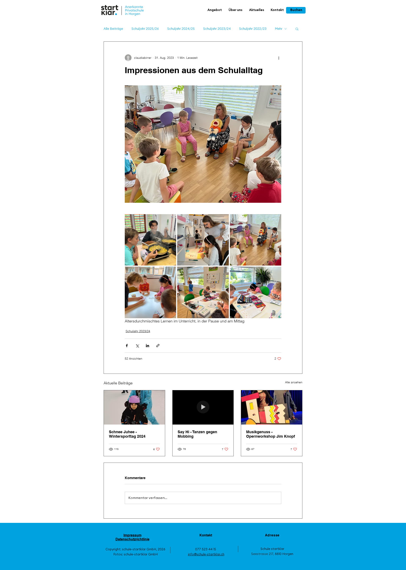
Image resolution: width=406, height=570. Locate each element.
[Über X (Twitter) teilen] (137, 346)
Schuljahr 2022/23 (252, 28)
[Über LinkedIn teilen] (147, 346)
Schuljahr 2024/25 (181, 28)
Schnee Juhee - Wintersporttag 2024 (127, 434)
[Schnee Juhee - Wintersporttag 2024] (134, 407)
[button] (214, 10)
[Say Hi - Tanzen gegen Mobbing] (203, 407)
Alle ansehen (293, 382)
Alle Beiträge (113, 28)
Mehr (278, 28)
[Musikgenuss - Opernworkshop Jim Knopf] (271, 407)
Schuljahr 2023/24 (217, 28)
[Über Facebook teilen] (127, 346)
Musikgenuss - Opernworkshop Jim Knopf (270, 434)
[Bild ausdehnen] (150, 240)
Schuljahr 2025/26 (145, 28)
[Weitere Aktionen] (278, 57)
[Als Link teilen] (158, 346)
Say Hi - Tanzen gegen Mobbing (197, 434)
